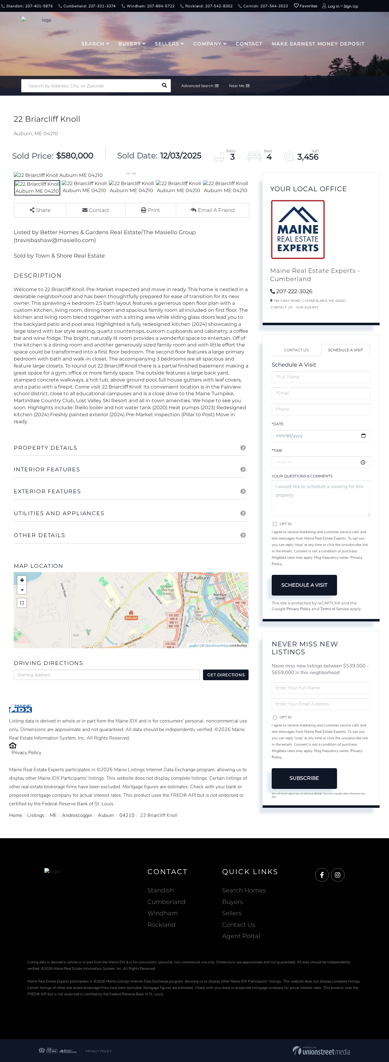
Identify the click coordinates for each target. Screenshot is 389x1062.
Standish (160, 890)
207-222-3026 (294, 291)
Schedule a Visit (345, 350)
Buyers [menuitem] (130, 44)
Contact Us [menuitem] (238, 924)
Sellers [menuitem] (167, 44)
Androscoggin (77, 815)
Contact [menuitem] (249, 44)
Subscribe (304, 778)
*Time (277, 450)
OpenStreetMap (217, 645)
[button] (164, 85)
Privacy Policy (26, 752)
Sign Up (351, 6)
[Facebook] (322, 875)
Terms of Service (334, 609)
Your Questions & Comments (302, 476)
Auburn (106, 815)
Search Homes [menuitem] (244, 890)
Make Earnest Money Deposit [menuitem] (318, 44)
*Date (278, 424)
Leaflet (194, 645)
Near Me (236, 85)
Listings (35, 815)
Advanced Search (197, 85)
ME (53, 815)
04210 (127, 815)
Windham (162, 913)
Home (15, 815)
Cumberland (166, 902)
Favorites (308, 6)
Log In (333, 6)
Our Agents (307, 307)
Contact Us (281, 307)
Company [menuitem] (207, 44)
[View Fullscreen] (21, 602)
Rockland (161, 924)
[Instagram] (337, 875)
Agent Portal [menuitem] (241, 936)
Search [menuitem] (92, 44)
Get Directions (226, 674)
